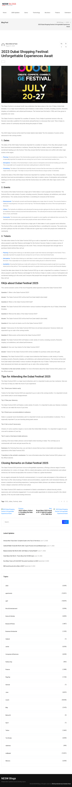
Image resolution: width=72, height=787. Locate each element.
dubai (10, 501)
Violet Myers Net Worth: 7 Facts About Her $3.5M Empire (18, 556)
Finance (57, 12)
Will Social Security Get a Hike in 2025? (13, 566)
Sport (36, 722)
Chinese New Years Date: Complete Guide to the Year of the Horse (21, 540)
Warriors (36, 761)
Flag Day (36, 677)
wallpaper (36, 753)
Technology (36, 12)
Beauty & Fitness (36, 623)
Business (47, 12)
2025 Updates (15, 12)
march (36, 700)
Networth (36, 715)
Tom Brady (36, 738)
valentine (36, 745)
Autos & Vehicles (36, 616)
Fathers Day (36, 662)
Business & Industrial (36, 631)
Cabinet (36, 639)
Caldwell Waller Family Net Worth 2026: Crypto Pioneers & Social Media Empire (24, 545)
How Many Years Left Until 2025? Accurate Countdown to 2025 (20, 561)
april (36, 601)
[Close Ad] (36, 786)
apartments (36, 593)
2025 (6, 501)
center (36, 646)
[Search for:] (29, 522)
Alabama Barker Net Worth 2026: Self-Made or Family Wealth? (20, 551)
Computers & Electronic (36, 654)
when (20, 501)
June (36, 692)
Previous (21, 508)
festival (15, 501)
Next (50, 508)
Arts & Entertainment (36, 608)
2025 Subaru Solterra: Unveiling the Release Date (26, 512)
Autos (26, 12)
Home (4, 12)
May (36, 707)
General (36, 684)
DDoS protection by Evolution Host (61, 783)
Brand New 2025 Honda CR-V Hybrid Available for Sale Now (44, 512)
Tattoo (36, 730)
